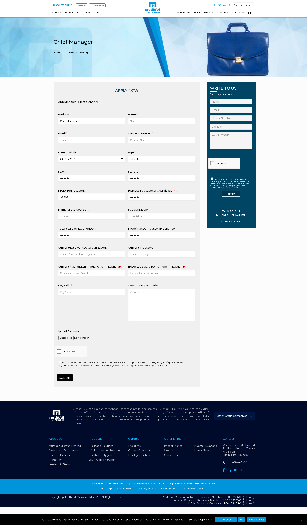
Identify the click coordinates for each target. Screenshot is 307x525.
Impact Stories (173, 446)
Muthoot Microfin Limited (65, 446)
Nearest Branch (64, 5)
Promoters (55, 459)
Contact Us (171, 455)
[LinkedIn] (224, 5)
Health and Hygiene (101, 455)
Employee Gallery (139, 455)
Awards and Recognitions (64, 450)
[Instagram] (229, 5)
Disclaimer (124, 488)
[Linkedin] (229, 470)
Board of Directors (60, 455)
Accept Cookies (226, 519)
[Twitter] (220, 5)
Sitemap (169, 450)
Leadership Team (59, 464)
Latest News (202, 450)
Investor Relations (205, 446)
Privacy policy (256, 519)
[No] (302, 519)
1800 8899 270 (231, 500)
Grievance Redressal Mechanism (183, 488)
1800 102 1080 (232, 503)
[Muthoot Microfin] (152, 9)
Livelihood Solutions (100, 446)
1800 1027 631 (232, 497)
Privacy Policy (146, 488)
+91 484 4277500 (238, 462)
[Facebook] (215, 5)
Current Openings (139, 450)
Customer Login (97, 5)
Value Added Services (101, 459)
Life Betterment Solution (104, 450)
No (242, 519)
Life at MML (135, 446)
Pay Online (81, 5)
